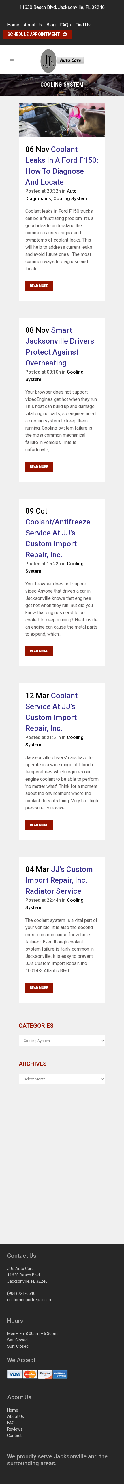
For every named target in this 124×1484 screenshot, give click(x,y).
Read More (39, 286)
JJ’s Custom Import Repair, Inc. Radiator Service (59, 880)
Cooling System (70, 198)
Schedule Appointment (33, 34)
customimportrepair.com (29, 1299)
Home (13, 25)
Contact (14, 1435)
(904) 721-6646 (21, 1293)
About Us (33, 25)
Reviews (14, 1429)
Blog (51, 25)
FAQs (65, 25)
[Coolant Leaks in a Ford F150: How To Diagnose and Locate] (62, 120)
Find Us (83, 25)
